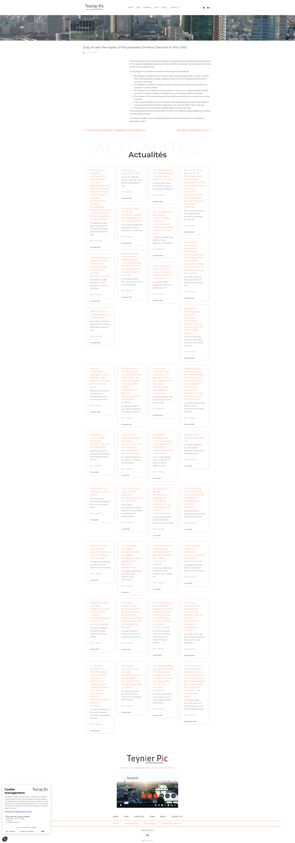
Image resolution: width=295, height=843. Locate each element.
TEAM (157, 7)
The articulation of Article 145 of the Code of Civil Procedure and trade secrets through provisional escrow (100, 266)
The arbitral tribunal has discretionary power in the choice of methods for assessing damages (100, 750)
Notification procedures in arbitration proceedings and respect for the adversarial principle (162, 750)
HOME (130, 7)
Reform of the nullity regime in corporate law (99, 314)
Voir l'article (96, 241)
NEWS (164, 7)
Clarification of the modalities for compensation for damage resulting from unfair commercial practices (163, 555)
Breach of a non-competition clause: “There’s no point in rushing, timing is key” (100, 551)
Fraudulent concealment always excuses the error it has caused (161, 807)
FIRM (138, 7)
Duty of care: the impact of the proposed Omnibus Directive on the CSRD (131, 494)
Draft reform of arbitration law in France (99, 491)
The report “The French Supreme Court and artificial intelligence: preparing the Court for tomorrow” (194, 497)
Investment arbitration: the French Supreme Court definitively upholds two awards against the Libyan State (163, 444)
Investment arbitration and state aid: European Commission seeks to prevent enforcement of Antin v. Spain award (193, 320)
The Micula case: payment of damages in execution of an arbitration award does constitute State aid (99, 810)
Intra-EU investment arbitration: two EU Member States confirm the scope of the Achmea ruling (100, 377)
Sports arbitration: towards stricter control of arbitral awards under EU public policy (162, 272)
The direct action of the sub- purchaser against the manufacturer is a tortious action (131, 214)
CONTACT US (175, 7)
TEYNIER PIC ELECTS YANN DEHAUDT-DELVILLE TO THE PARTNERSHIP (99, 441)
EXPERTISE (147, 7)
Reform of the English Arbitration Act (194, 438)
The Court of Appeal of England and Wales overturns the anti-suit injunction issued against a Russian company (131, 444)
